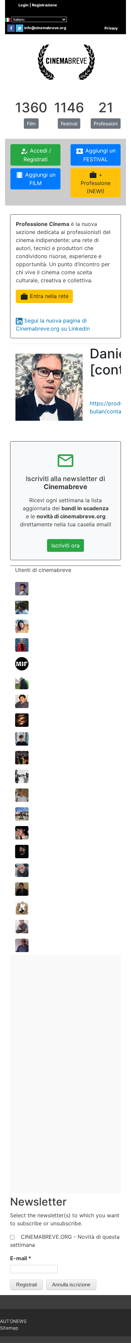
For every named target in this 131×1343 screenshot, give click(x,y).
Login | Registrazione (37, 5)
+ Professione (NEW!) (96, 182)
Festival (69, 123)
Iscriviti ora (65, 545)
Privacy (111, 28)
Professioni (106, 123)
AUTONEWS (13, 1321)
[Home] (65, 61)
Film (31, 123)
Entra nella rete (44, 297)
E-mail (20, 1258)
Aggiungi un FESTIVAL (96, 155)
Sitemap (9, 1328)
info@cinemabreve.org (45, 27)
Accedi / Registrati (35, 155)
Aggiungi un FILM (35, 178)
